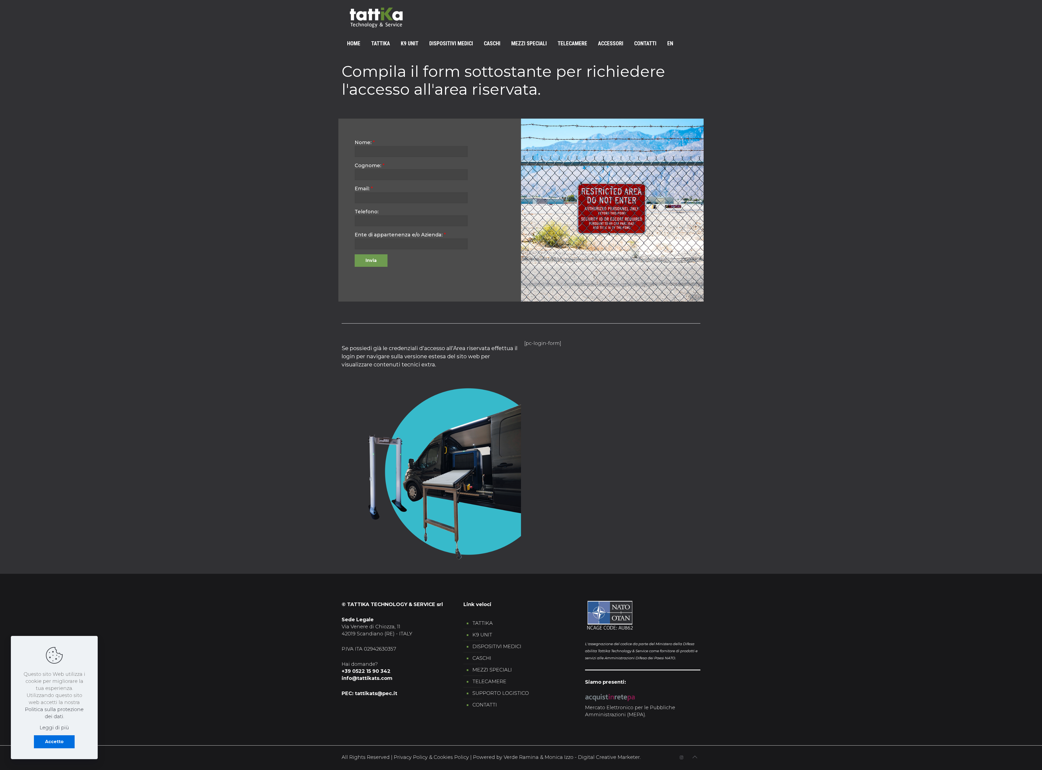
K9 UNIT (482, 635)
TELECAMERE (489, 682)
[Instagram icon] (681, 757)
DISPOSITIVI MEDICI (496, 646)
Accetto (54, 741)
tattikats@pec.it (376, 693)
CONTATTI (484, 705)
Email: (364, 189)
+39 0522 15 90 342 (366, 671)
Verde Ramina (522, 757)
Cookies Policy (451, 757)
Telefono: (367, 212)
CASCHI (481, 658)
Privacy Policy (411, 757)
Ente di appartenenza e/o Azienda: (400, 235)
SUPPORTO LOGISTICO (500, 693)
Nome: (365, 142)
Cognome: (370, 166)
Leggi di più (54, 728)
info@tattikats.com (367, 678)
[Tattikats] (376, 17)
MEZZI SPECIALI (492, 670)
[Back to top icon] (694, 757)
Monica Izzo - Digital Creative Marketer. (593, 757)
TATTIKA (482, 623)
